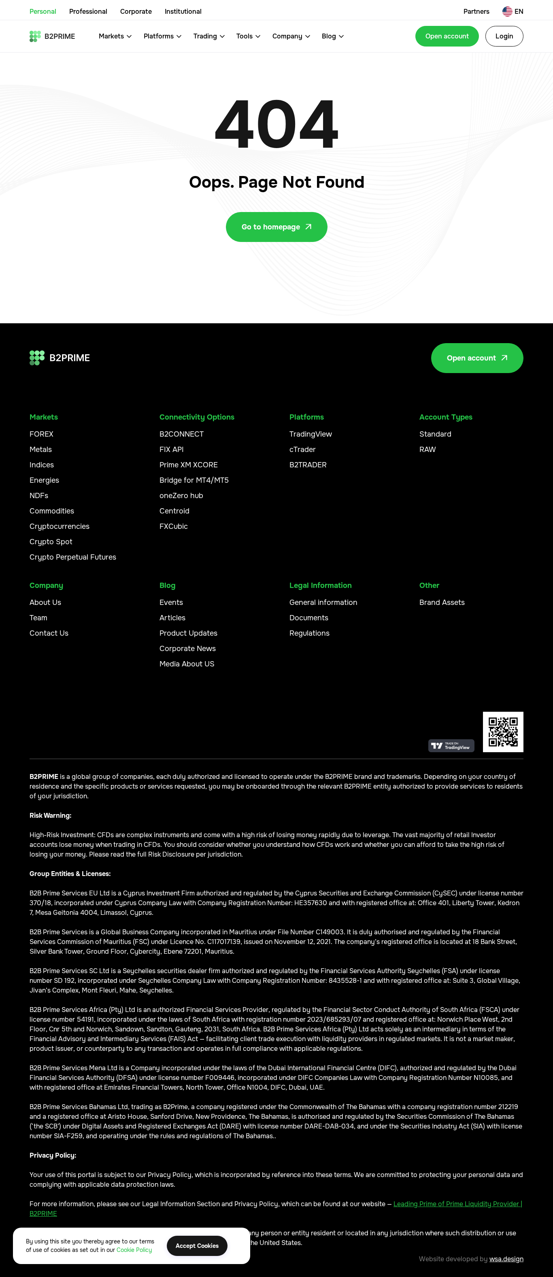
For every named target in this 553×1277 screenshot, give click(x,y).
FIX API (172, 449)
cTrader (302, 449)
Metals (41, 449)
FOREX (41, 434)
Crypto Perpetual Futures (73, 557)
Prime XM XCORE (189, 464)
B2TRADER (308, 464)
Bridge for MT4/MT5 (194, 480)
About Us (45, 602)
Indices (42, 464)
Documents (308, 617)
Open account (447, 36)
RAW (427, 449)
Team (38, 617)
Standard (435, 434)
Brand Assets (442, 602)
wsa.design (506, 1259)
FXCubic (174, 526)
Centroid (174, 511)
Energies (44, 480)
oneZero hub (181, 495)
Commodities (52, 511)
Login (504, 36)
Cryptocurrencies (59, 526)
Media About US (187, 664)
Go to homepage (277, 227)
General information (323, 602)
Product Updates (188, 633)
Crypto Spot (51, 541)
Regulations (309, 633)
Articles (172, 617)
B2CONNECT (182, 434)
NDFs (39, 495)
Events (171, 602)
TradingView (310, 434)
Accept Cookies (197, 1245)
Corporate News (188, 648)
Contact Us (49, 633)
